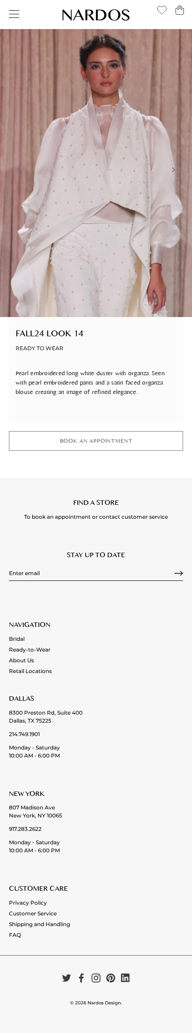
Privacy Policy (28, 902)
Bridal (17, 638)
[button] (19, 169)
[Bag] (180, 13)
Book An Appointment (96, 442)
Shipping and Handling (39, 924)
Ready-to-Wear (29, 649)
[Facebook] (81, 978)
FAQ (15, 934)
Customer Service (33, 913)
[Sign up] (178, 573)
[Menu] (14, 14)
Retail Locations (30, 671)
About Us (21, 660)
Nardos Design (104, 1003)
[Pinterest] (110, 978)
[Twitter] (66, 978)
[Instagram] (96, 978)
